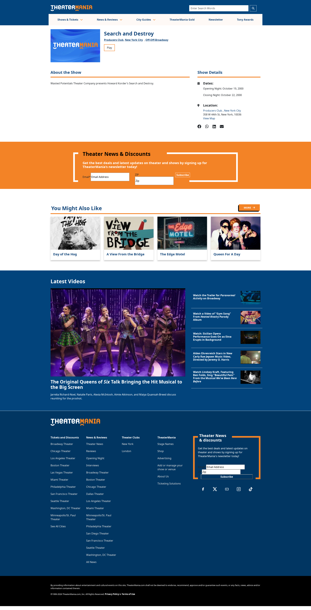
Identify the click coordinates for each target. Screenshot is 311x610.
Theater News (94, 444)
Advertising (164, 458)
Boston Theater (60, 465)
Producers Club (213, 110)
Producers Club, (114, 40)
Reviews (91, 451)
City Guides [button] (144, 19)
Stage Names (165, 444)
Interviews (92, 465)
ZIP (137, 174)
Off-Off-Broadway (156, 40)
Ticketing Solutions (169, 483)
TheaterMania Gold (182, 19)
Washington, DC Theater (66, 508)
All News (91, 562)
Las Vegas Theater (62, 472)
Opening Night (95, 458)
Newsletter (216, 19)
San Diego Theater (97, 533)
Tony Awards (245, 19)
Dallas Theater (95, 494)
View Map (209, 118)
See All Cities (58, 526)
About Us (163, 476)
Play (109, 47)
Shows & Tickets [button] (68, 19)
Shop (160, 451)
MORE (248, 207)
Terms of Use (128, 594)
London (126, 451)
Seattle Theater (60, 501)
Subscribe (182, 175)
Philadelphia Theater (63, 487)
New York (127, 444)
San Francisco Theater (64, 494)
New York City (134, 40)
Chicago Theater (61, 451)
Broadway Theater (62, 444)
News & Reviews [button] (107, 19)
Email (87, 177)
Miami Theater (59, 479)
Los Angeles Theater (63, 458)
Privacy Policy (112, 594)
